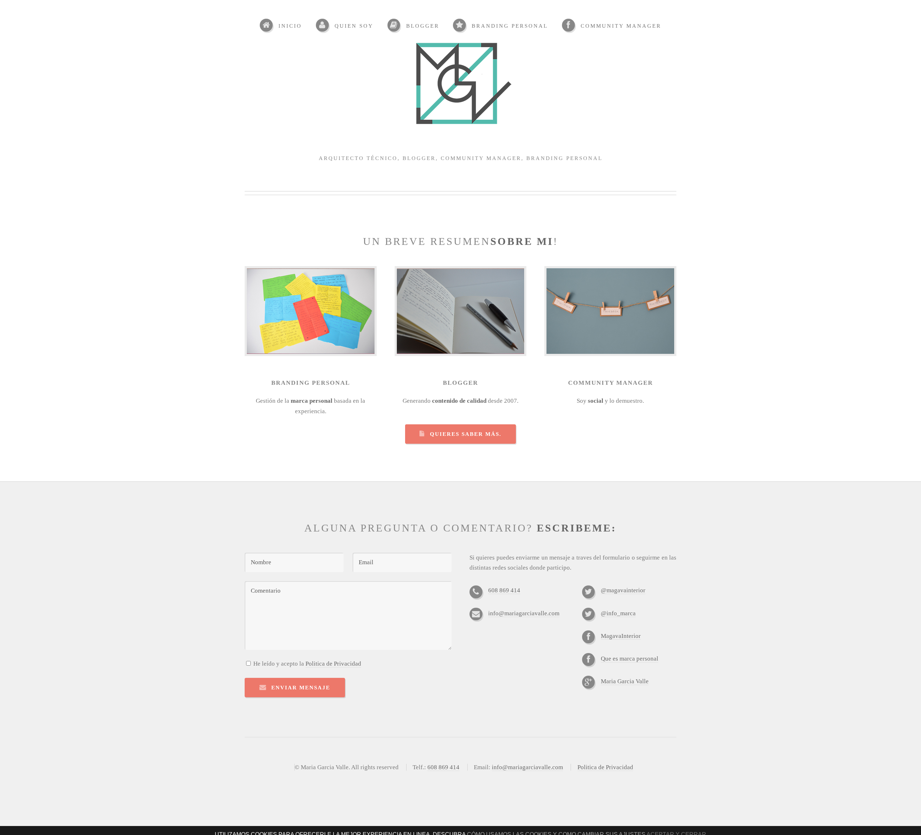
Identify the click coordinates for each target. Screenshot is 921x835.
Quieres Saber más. (466, 434)
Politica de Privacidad (333, 663)
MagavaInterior (621, 636)
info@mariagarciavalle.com (523, 613)
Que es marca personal (629, 658)
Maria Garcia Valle (625, 681)
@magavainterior (623, 590)
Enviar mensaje (300, 687)
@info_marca (618, 613)
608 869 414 (504, 590)
